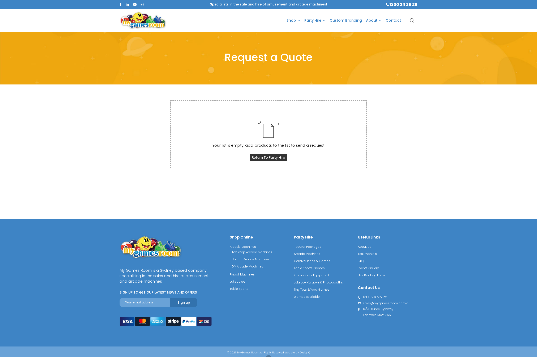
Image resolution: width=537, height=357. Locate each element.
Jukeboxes (237, 281)
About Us (364, 247)
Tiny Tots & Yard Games (311, 289)
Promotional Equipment (311, 275)
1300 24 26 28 (375, 297)
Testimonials (367, 254)
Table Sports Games (309, 268)
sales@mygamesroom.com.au (386, 303)
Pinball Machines (242, 274)
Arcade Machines (243, 247)
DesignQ (305, 352)
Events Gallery (368, 268)
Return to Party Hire (268, 157)
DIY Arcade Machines (247, 266)
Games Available (307, 297)
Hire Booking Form (371, 275)
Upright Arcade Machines (251, 259)
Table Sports (239, 289)
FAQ (361, 261)
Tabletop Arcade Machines (252, 252)
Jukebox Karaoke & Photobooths (318, 282)
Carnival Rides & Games (312, 261)
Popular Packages (307, 247)
